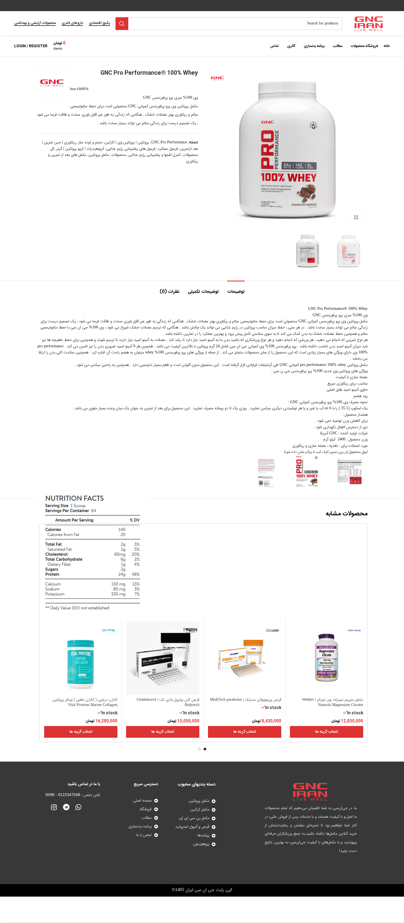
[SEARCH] (122, 23)
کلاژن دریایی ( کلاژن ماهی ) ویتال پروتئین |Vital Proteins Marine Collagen (84, 703)
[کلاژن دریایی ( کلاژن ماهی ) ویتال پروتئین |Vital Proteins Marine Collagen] (80, 658)
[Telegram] (66, 807)
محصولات (118, 155)
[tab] (236, 289)
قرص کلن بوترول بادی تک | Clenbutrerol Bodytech (168, 703)
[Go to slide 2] (199, 749)
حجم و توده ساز (90, 142)
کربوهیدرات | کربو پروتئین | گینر (80, 149)
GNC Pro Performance (169, 142)
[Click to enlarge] (356, 217)
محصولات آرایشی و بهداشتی (35, 23)
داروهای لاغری (72, 23)
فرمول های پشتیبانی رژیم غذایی (130, 149)
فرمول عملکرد (168, 149)
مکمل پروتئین (99, 155)
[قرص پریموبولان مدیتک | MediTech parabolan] (244, 658)
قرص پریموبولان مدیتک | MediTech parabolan (245, 700)
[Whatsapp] (78, 807)
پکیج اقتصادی (99, 23)
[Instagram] (54, 807)
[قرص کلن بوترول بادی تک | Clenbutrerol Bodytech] (162, 658)
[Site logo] (369, 24)
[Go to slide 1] (205, 749)
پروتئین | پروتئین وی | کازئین (127, 142)
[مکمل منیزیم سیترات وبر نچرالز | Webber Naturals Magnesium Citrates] (326, 658)
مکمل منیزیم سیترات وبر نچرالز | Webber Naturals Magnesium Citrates (332, 703)
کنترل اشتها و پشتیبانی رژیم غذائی (155, 155)
